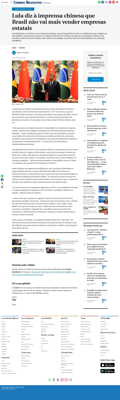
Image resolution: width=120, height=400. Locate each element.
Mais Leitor (44, 351)
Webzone (43, 329)
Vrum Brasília (104, 329)
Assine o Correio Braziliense (9, 373)
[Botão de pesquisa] (10, 2)
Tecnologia (4, 349)
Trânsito (4, 354)
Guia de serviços (65, 334)
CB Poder (103, 326)
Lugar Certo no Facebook (67, 344)
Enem (22, 331)
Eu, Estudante (27, 318)
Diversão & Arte (6, 336)
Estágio (23, 329)
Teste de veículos (85, 329)
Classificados (66, 352)
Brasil (3, 329)
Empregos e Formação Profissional (67, 364)
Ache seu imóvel (65, 321)
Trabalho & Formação (27, 326)
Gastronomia (44, 326)
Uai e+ (102, 355)
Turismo (4, 351)
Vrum (83, 318)
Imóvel (64, 318)
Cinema (43, 338)
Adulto (62, 367)
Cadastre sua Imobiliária (67, 349)
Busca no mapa (65, 326)
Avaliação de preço (86, 331)
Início (14, 47)
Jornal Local (103, 324)
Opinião (4, 344)
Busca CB (4, 368)
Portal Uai (103, 352)
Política (47, 2)
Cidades (4, 324)
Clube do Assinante (7, 371)
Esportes (4, 339)
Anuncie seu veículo (86, 324)
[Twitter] (106, 3)
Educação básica (25, 321)
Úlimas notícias (65, 331)
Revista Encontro (108, 332)
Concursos (26, 352)
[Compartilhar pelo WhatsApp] (103, 104)
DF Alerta (103, 321)
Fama (42, 321)
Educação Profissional (27, 344)
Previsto (23, 358)
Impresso (6, 357)
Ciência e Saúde (6, 341)
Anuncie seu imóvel (66, 324)
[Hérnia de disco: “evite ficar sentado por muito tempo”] (103, 209)
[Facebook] (102, 3)
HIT (42, 346)
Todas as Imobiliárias (66, 346)
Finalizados (24, 366)
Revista (102, 338)
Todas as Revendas (86, 341)
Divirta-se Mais (47, 335)
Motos (82, 336)
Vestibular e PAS (25, 339)
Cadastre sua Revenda (87, 344)
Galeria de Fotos (65, 341)
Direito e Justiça (6, 363)
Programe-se (44, 341)
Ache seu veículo (85, 321)
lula (14, 304)
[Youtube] (113, 3)
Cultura (23, 336)
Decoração (64, 339)
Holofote (4, 346)
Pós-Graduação (25, 346)
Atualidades (103, 341)
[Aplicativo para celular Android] (107, 371)
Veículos (63, 361)
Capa (3, 321)
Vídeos (82, 334)
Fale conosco (24, 349)
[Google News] (117, 3)
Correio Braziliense (10, 318)
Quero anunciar (65, 356)
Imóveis (63, 358)
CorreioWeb (46, 318)
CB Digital (4, 366)
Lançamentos (64, 329)
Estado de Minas (104, 350)
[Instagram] (110, 3)
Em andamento (25, 361)
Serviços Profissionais (66, 370)
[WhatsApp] (99, 3)
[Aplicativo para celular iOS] (107, 365)
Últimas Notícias (25, 334)
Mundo (3, 334)
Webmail (43, 331)
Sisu (22, 341)
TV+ (42, 348)
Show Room (64, 336)
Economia (4, 331)
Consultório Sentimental (47, 324)
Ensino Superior (25, 324)
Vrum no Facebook (86, 339)
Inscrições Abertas (26, 363)
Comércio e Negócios (66, 372)
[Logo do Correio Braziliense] (28, 2)
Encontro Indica (104, 343)
